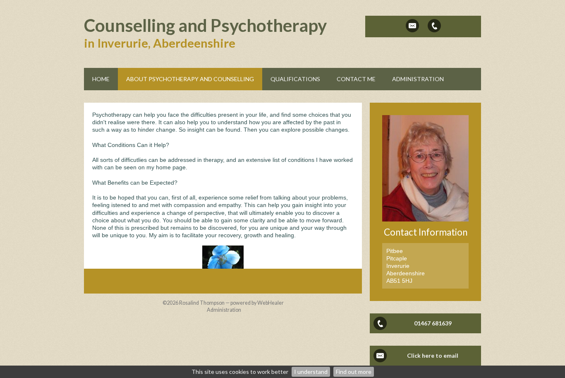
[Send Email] (412, 26)
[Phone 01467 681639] (434, 26)
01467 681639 (433, 323)
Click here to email (432, 355)
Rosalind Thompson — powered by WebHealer (231, 303)
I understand (311, 371)
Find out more (353, 371)
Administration (224, 310)
